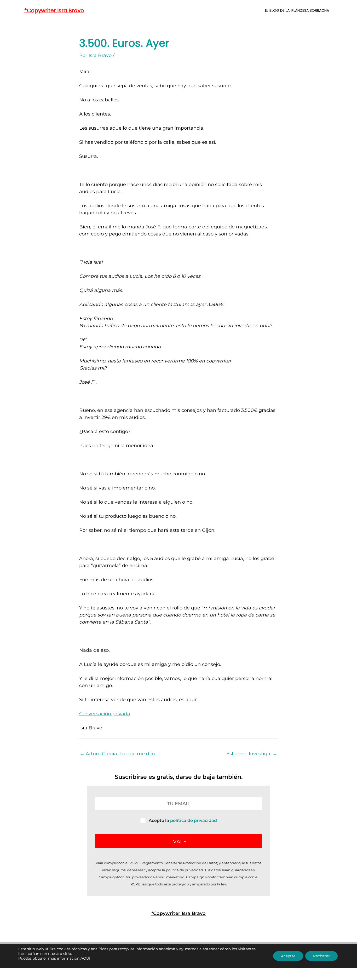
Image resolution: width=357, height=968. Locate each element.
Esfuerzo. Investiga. (251, 754)
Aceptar (288, 956)
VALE (180, 841)
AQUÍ (85, 958)
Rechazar (321, 956)
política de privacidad (193, 820)
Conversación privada (104, 714)
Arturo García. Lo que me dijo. (118, 754)
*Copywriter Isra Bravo (54, 10)
